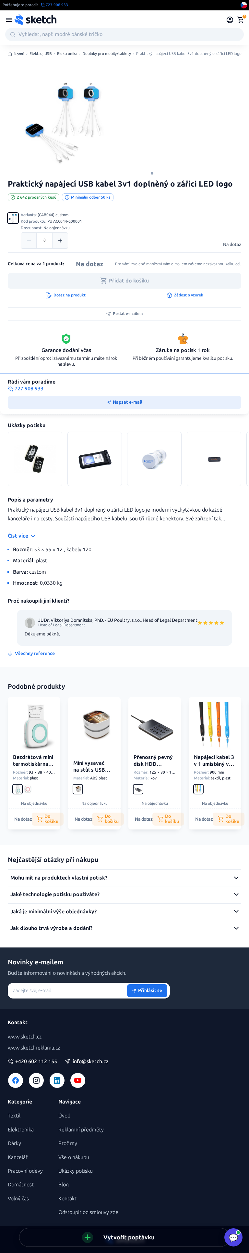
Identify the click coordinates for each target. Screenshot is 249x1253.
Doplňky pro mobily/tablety (106, 54)
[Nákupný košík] (240, 20)
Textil (14, 1116)
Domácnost (21, 1184)
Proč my (67, 1143)
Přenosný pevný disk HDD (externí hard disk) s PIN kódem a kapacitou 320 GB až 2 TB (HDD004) (153, 781)
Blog (63, 1184)
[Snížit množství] (29, 240)
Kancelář (18, 1157)
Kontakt (67, 1198)
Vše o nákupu (73, 1157)
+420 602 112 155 (36, 1061)
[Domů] (35, 20)
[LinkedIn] (57, 1080)
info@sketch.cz (91, 1061)
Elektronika (67, 54)
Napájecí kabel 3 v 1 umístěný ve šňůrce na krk (214, 764)
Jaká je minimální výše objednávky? (53, 911)
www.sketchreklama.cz (34, 1048)
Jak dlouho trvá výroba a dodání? (51, 928)
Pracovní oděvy (25, 1171)
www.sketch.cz (25, 1037)
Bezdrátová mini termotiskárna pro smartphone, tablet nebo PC (33, 770)
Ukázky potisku (75, 1171)
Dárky (14, 1143)
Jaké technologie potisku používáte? (55, 894)
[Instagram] (36, 1080)
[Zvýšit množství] (60, 240)
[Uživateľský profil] (230, 20)
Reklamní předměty (81, 1130)
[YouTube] (78, 1080)
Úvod (64, 1116)
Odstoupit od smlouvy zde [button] (88, 1212)
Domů (19, 54)
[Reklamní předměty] (9, 20)
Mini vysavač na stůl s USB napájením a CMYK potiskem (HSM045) (92, 776)
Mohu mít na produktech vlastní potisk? (58, 878)
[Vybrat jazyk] (244, 5)
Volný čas (18, 1198)
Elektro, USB (41, 54)
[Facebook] (15, 1080)
